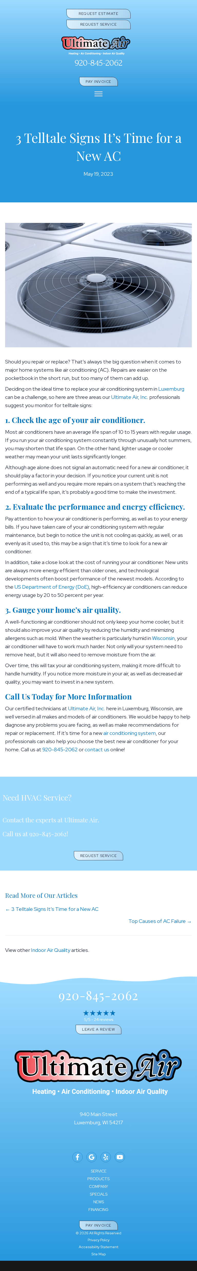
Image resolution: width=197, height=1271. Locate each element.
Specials (98, 1194)
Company (98, 1187)
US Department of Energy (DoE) (51, 587)
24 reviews (103, 1019)
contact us (97, 749)
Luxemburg (171, 389)
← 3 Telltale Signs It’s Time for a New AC (51, 909)
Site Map (98, 1254)
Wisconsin (163, 638)
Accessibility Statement (98, 1247)
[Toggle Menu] (98, 94)
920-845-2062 (98, 63)
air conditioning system (129, 733)
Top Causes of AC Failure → (160, 921)
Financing (98, 1210)
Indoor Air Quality (50, 950)
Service (98, 1171)
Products (98, 1179)
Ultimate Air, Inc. (129, 397)
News (98, 1202)
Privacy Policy (99, 1240)
